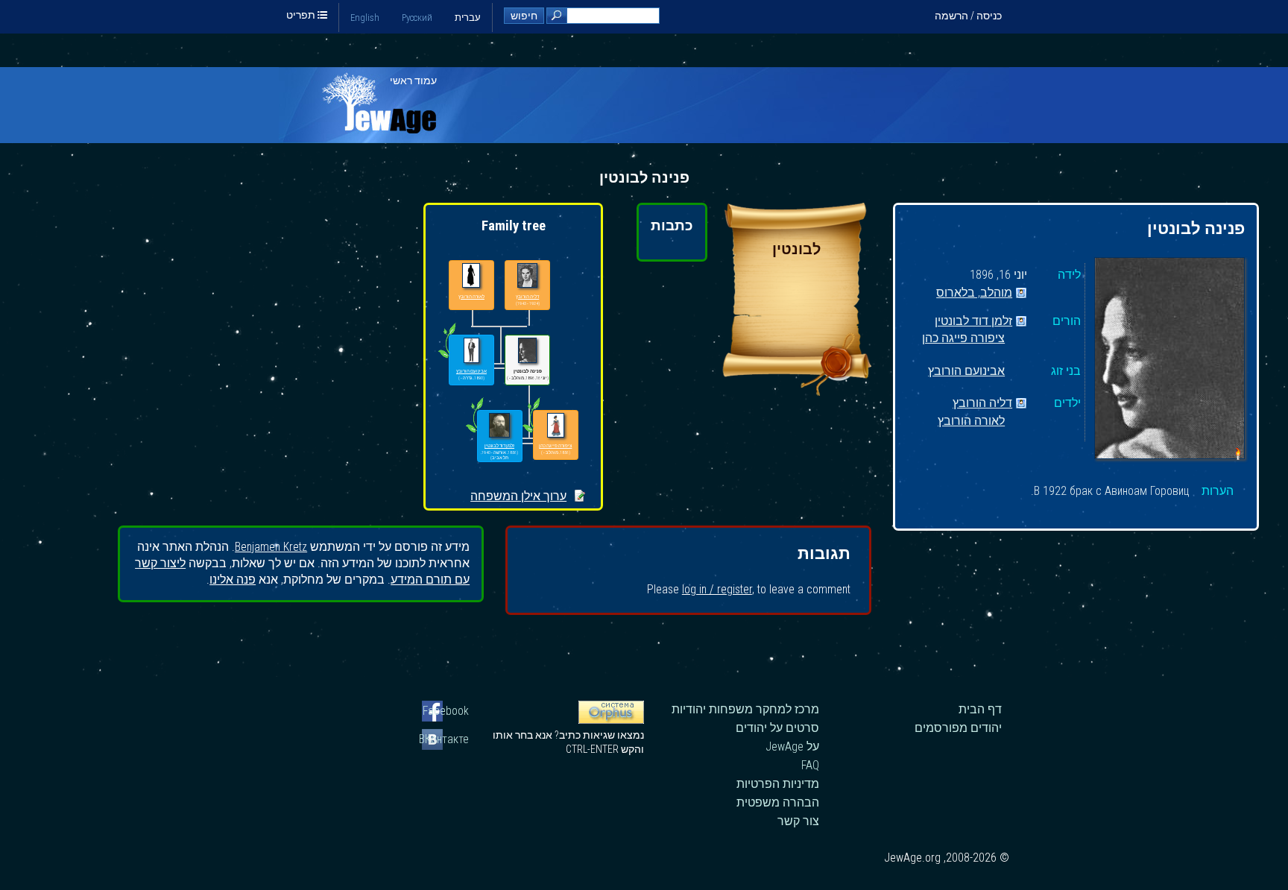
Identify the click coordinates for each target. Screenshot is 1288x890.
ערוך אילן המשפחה (518, 496)
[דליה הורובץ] (527, 276)
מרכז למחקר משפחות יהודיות (745, 709)
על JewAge (792, 746)
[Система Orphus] (611, 720)
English (364, 17)
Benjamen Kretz (271, 547)
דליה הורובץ (982, 403)
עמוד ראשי (413, 80)
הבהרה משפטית (777, 802)
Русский (417, 17)
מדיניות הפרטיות (777, 784)
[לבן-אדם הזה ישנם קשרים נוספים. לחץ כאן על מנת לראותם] (474, 432)
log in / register (717, 589)
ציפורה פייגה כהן (963, 338)
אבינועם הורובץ (966, 371)
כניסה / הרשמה (968, 16)
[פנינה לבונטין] (1169, 360)
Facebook (446, 711)
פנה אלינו (232, 579)
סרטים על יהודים (777, 728)
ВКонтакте (445, 739)
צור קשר (798, 821)
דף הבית (980, 709)
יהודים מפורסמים (958, 728)
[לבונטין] (796, 392)
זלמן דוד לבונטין (973, 321)
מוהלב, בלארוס (974, 293)
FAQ (810, 765)
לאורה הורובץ (971, 421)
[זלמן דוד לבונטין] (499, 426)
